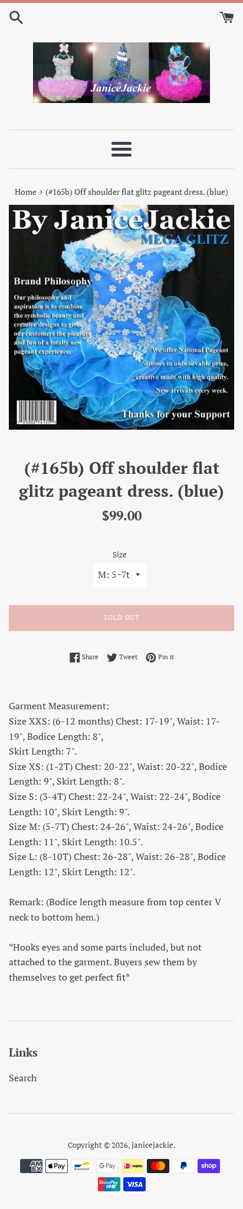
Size (120, 555)
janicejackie (152, 1145)
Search (23, 1077)
